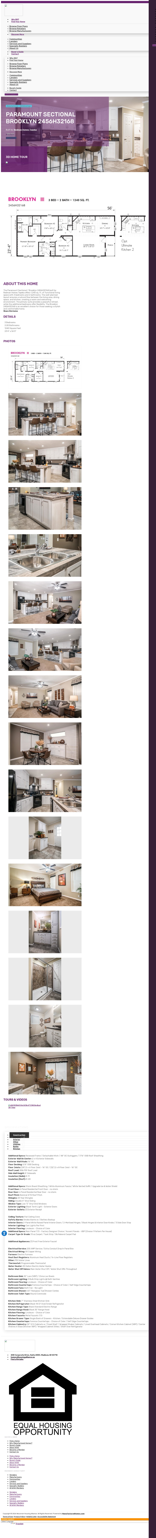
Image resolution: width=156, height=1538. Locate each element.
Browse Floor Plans (19, 26)
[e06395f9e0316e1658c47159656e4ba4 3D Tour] (24, 164)
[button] (33, 311)
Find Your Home (18, 22)
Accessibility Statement (47, 1517)
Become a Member (17, 1450)
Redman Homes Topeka (25, 130)
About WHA (14, 1448)
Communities (16, 39)
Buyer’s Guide (17, 52)
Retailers (13, 1475)
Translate (19, 1524)
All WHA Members (17, 1488)
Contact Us (14, 1452)
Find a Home (15, 1441)
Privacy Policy (19, 1517)
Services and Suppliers (20, 44)
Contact (15, 54)
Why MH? (15, 19)
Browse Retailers (18, 28)
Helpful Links (31, 1517)
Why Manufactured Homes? (21, 1443)
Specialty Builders (18, 46)
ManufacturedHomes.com (73, 1514)
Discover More (17, 34)
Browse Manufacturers (20, 31)
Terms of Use (8, 1517)
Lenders (13, 41)
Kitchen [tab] (16, 1149)
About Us (14, 48)
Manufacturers (16, 1477)
